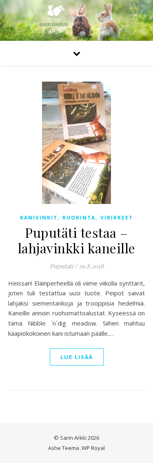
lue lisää (76, 357)
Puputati (61, 266)
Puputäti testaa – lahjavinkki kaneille (76, 240)
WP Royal (93, 448)
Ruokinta (78, 217)
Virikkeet (116, 217)
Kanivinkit (39, 217)
